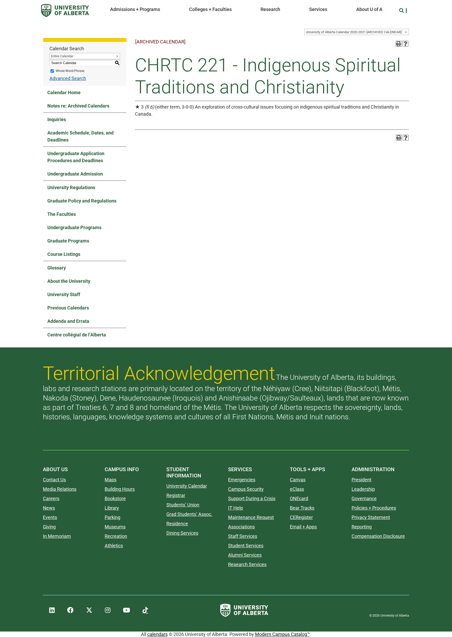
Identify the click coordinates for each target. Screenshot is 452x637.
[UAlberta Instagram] (107, 610)
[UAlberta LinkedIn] (52, 610)
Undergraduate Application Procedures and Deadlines (75, 157)
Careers (51, 498)
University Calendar (186, 486)
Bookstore (115, 498)
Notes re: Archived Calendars (78, 106)
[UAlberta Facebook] (70, 610)
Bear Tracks (302, 508)
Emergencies (241, 479)
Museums (115, 526)
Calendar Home (64, 92)
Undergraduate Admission (75, 174)
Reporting (362, 526)
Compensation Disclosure (378, 536)
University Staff (63, 294)
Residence (177, 523)
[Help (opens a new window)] (405, 44)
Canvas (298, 479)
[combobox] (356, 32)
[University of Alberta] (65, 10)
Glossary (56, 267)
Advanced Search (67, 78)
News (49, 508)
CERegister (301, 517)
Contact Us (54, 479)
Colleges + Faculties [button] (210, 9)
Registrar (175, 495)
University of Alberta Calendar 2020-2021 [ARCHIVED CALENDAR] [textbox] (354, 32)
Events (50, 517)
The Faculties (61, 214)
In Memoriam (57, 536)
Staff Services (242, 536)
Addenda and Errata (68, 321)
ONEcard (299, 498)
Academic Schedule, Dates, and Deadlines (80, 136)
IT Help (235, 508)
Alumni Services (245, 555)
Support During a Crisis (251, 498)
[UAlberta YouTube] (126, 610)
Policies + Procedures (374, 508)
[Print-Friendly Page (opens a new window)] (399, 44)
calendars (157, 634)
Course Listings (63, 254)
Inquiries (56, 119)
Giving (49, 526)
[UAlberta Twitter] (89, 610)
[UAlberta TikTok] (145, 610)
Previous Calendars (68, 308)
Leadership (363, 489)
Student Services (245, 545)
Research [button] (270, 9)
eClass (297, 489)
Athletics (114, 545)
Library (112, 508)
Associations (241, 526)
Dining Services (182, 533)
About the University (68, 281)
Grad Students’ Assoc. (189, 514)
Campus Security (246, 489)
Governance (364, 498)
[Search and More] (402, 10)
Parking (112, 517)
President (361, 479)
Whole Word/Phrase (70, 71)
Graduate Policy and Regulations (81, 201)
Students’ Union (182, 505)
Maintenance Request (251, 517)
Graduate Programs (68, 241)
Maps (110, 479)
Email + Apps (303, 526)
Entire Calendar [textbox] (62, 56)
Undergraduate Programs (74, 227)
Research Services (247, 564)
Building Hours (120, 489)
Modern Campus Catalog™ (282, 634)
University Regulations (71, 187)
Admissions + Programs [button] (135, 9)
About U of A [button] (369, 9)
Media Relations (59, 489)
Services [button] (318, 9)
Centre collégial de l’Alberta (76, 334)
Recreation (116, 536)
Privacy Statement (371, 517)
